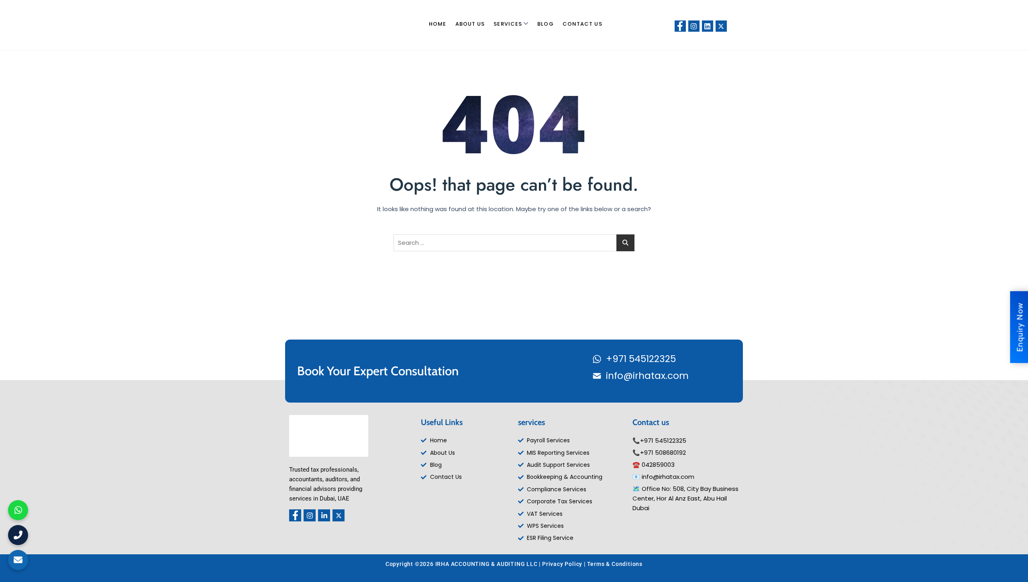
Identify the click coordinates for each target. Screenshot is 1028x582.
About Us (470, 24)
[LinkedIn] (707, 26)
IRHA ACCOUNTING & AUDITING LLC (486, 564)
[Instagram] (694, 26)
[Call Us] (18, 535)
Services (508, 24)
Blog (545, 24)
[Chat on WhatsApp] (18, 510)
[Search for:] (514, 242)
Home (437, 24)
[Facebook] (680, 26)
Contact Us (582, 24)
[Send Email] (18, 560)
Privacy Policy (562, 564)
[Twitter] (721, 26)
